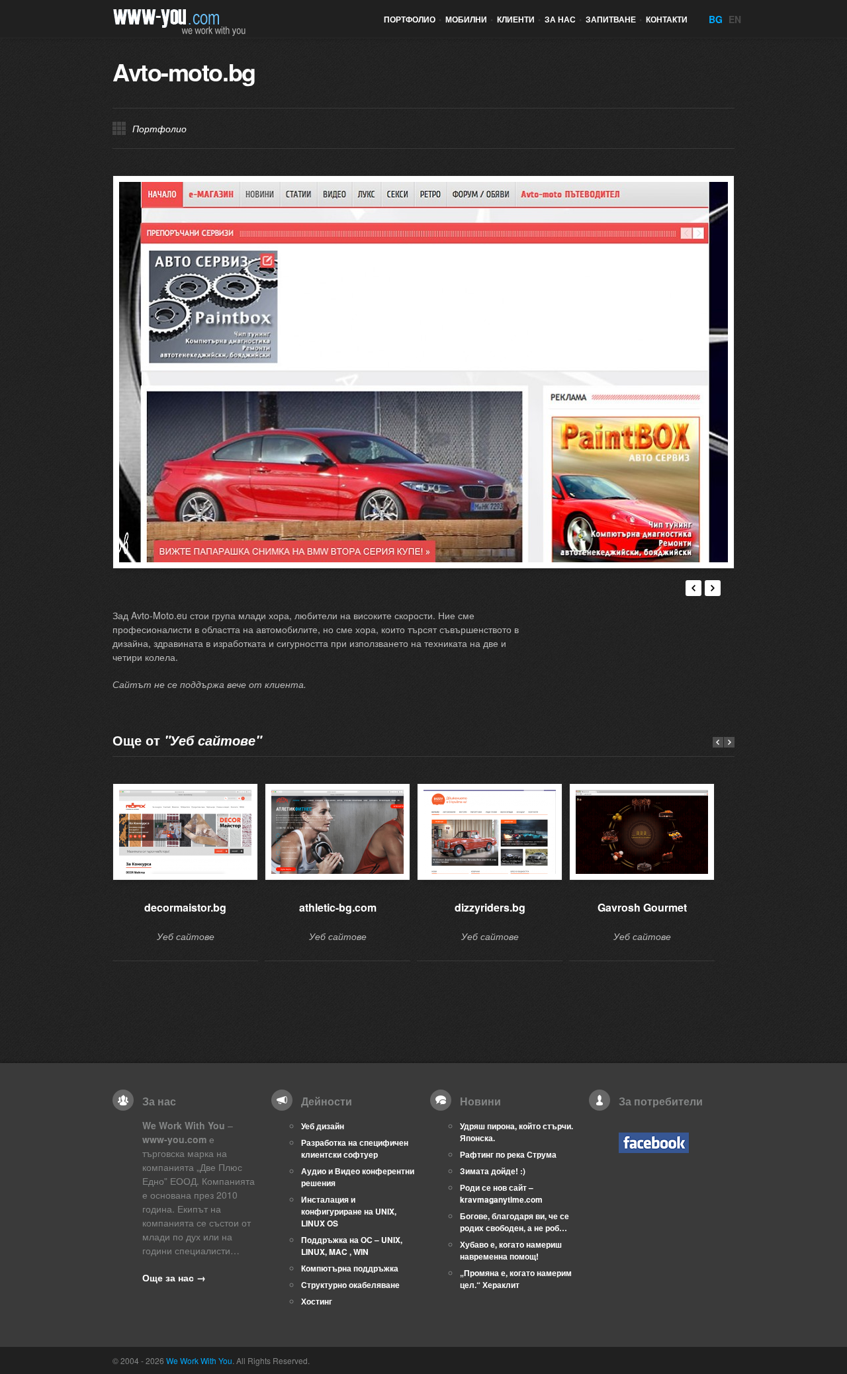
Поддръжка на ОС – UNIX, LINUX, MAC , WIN (351, 1246)
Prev (718, 742)
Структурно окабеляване (350, 1285)
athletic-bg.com (338, 907)
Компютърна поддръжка (349, 1268)
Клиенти (519, 19)
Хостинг (316, 1301)
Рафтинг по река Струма (508, 1154)
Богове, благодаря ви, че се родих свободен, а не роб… (514, 1222)
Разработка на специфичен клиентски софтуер (354, 1148)
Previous (693, 588)
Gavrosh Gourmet (642, 907)
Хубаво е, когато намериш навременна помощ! (511, 1250)
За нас (563, 19)
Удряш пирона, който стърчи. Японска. (516, 1132)
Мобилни (469, 19)
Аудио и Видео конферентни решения (357, 1177)
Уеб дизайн (322, 1126)
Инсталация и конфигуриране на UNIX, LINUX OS (348, 1211)
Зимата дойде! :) (492, 1171)
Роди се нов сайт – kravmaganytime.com (501, 1193)
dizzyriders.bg (490, 907)
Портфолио (412, 19)
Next (713, 588)
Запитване (614, 19)
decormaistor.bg (185, 907)
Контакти (667, 19)
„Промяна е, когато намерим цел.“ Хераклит (516, 1279)
